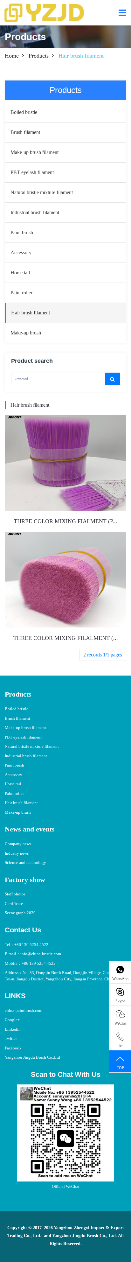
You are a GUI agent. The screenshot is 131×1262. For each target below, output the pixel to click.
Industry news (17, 853)
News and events (30, 829)
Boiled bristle (16, 708)
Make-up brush (18, 812)
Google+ (12, 1019)
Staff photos (15, 894)
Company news (18, 843)
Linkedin (13, 1029)
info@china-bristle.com (40, 953)
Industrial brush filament (26, 756)
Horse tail (13, 784)
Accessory (13, 774)
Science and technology (25, 862)
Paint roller (14, 793)
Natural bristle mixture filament (32, 746)
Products (39, 56)
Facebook (13, 1048)
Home (12, 56)
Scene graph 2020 (20, 912)
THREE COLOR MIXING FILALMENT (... (65, 638)
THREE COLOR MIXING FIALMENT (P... (65, 521)
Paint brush (14, 765)
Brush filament (17, 718)
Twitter (11, 1038)
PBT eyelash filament (23, 737)
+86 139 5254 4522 (31, 944)
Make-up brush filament (25, 727)
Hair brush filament (29, 405)
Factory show (25, 880)
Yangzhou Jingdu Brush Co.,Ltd (32, 1057)
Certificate (14, 903)
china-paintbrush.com (23, 1010)
